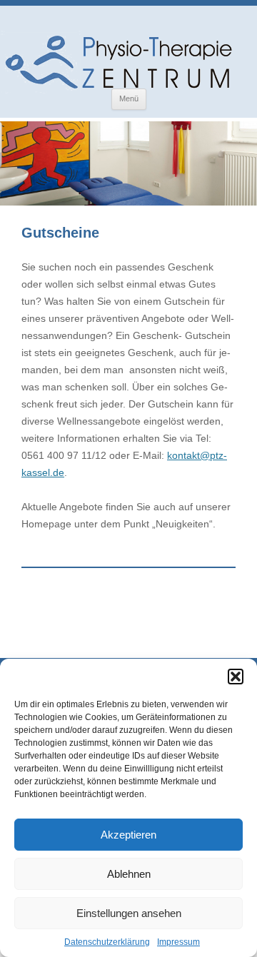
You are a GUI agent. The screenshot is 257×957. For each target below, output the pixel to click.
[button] (235, 676)
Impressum (178, 942)
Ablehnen (129, 874)
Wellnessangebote (99, 421)
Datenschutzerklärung (107, 942)
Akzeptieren (128, 835)
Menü (128, 98)
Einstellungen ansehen (128, 913)
